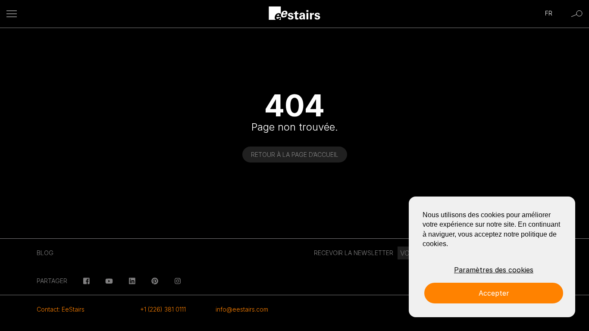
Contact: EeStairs (61, 309)
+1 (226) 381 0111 (163, 309)
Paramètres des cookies (493, 269)
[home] (295, 14)
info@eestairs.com (242, 309)
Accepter (494, 293)
